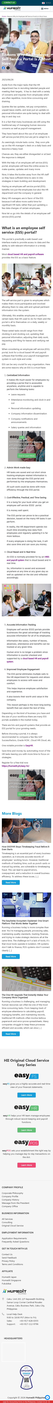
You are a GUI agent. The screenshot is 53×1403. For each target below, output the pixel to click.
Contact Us (7, 1254)
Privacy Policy (8, 1260)
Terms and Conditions (12, 1264)
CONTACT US (9, 2)
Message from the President (15, 1202)
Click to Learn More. (26, 455)
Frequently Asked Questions (15, 1241)
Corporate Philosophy (12, 1193)
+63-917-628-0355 (28, 1320)
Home (4, 16)
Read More (11, 882)
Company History (10, 1199)
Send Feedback (9, 1257)
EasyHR (29, 745)
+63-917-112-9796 (28, 1324)
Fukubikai (6, 1283)
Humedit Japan (9, 1276)
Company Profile (10, 1196)
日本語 (48, 3)
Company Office (10, 1206)
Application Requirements (14, 1238)
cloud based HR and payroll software (26, 254)
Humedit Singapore (11, 1280)
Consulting (7, 1222)
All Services (7, 1218)
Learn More (26, 1095)
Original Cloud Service (12, 1225)
